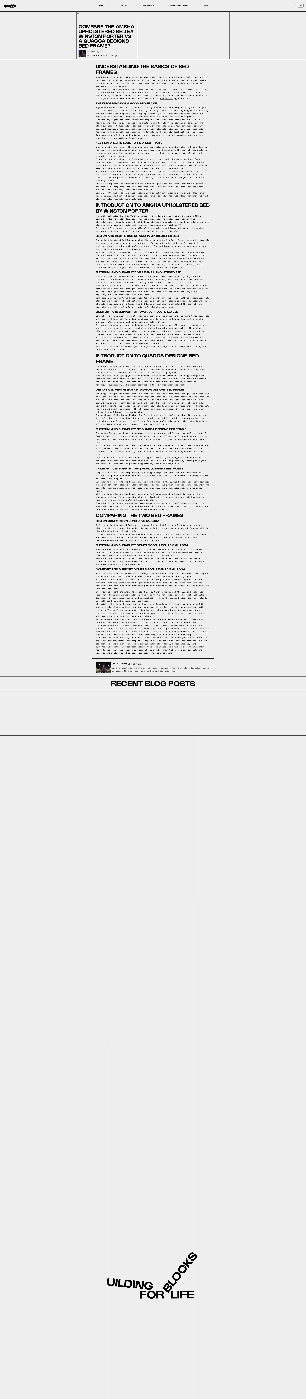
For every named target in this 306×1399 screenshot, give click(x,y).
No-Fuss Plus (116, 632)
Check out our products (184, 650)
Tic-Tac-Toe (135, 632)
